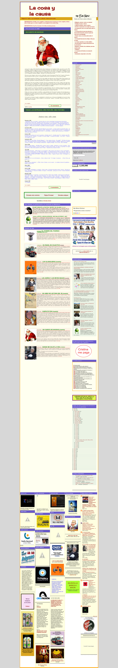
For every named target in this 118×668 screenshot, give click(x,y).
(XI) (74, 380)
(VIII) (74, 373)
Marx (76, 105)
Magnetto (77, 103)
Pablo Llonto (78, 117)
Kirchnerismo (78, 98)
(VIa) (74, 371)
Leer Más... (59, 288)
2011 (75, 451)
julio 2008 (76, 416)
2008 (75, 410)
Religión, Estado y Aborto (81, 23)
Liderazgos (78, 100)
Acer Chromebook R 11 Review (88, 572)
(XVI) (74, 385)
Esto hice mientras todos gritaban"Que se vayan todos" (57, 660)
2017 (75, 459)
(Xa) (74, 376)
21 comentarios (55, 105)
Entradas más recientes (33, 195)
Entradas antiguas (63, 195)
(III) (74, 367)
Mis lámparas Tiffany (42, 664)
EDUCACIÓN (78, 82)
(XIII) (74, 382)
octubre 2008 (77, 420)
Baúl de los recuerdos (80, 69)
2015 (75, 456)
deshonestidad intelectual (87, 580)
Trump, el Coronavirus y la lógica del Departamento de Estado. (92, 583)
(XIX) (74, 388)
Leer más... (42, 271)
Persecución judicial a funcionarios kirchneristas (84, 120)
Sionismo (77, 131)
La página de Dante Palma (87, 510)
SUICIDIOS (78, 133)
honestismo (78, 92)
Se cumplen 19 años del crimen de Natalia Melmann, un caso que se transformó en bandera (89, 597)
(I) (73, 365)
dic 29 (77, 446)
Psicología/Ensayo (79, 124)
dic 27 (77, 443)
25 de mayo (78, 65)
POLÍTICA (77, 121)
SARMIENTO (78, 128)
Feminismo (77, 85)
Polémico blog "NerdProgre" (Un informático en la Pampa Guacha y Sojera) (89, 570)
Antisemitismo (78, 68)
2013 (75, 454)
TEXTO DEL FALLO (64, 223)
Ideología (77, 93)
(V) (74, 370)
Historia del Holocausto (80, 90)
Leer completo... (28, 103)
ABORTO (77, 49)
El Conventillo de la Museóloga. (89, 544)
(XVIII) (74, 387)
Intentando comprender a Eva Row (83, 53)
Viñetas (77, 135)
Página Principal (48, 195)
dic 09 (77, 428)
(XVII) (74, 386)
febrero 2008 (77, 411)
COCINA (77, 75)
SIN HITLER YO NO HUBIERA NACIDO (42, 631)
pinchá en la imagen (27, 628)
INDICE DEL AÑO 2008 (72, 535)
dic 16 (77, 432)
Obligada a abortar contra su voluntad (83, 22)
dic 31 (77, 447)
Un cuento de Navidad (35, 32)
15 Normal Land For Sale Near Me (89, 560)
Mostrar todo (95, 616)
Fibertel (77, 86)
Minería (77, 110)
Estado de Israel (79, 84)
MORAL (77, 112)
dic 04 (77, 424)
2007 (75, 408)
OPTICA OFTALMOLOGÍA (80, 114)
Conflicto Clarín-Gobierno (80, 77)
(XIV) (74, 383)
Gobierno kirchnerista (79, 89)
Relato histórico (78, 125)
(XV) (74, 384)
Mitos (76, 111)
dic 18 (77, 433)
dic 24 (77, 438)
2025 (75, 469)
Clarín (29, 18)
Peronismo (77, 119)
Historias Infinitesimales (80, 91)
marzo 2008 (77, 412)
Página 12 (24, 18)
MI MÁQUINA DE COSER (80, 106)
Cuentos (30, 106)
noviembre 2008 (78, 421)
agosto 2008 (77, 417)
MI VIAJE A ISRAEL (79, 107)
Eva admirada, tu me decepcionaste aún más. (84, 475)
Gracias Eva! (78, 482)
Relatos (77, 126)
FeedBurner (80, 160)
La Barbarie (84, 594)
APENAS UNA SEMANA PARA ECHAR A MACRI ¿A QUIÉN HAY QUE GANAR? (87, 275)
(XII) (74, 381)
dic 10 (77, 429)
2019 (75, 461)
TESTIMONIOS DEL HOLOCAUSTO (82, 134)
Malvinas (77, 104)
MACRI (73, 588)
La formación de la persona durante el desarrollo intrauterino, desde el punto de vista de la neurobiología (83, 33)
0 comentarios (55, 187)
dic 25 (77, 442)
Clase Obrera (78, 72)
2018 (75, 460)
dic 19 (77, 434)
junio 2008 (77, 415)
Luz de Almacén (35, 18)
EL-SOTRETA (85, 559)
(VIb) (74, 372)
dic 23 (77, 437)
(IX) (74, 374)
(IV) (74, 368)
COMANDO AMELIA (86, 606)
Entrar (27, 606)
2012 (75, 452)
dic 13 (77, 430)
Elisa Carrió (78, 83)
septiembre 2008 (78, 419)
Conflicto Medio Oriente (80, 78)
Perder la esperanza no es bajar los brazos (85, 26)
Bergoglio (77, 70)
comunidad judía (79, 76)
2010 (75, 450)
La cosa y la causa (86, 532)
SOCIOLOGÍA (78, 132)
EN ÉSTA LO (73, 583)
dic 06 (77, 425)
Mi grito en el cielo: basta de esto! (80, 261)
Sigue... (54, 238)
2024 (75, 468)
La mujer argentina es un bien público (83, 41)
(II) (73, 366)
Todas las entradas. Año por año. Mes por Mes (45, 110)
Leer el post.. (35, 213)
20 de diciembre (78, 64)
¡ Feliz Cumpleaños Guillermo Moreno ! (87, 283)
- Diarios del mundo (51, 18)
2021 (75, 464)
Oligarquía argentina (79, 113)
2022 (75, 465)
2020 (75, 463)
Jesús (77, 96)
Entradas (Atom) (47, 200)
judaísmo (77, 97)
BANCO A (72, 585)
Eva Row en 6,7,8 (77, 297)
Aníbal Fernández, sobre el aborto (82, 25)
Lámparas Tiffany (79, 99)
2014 (75, 455)
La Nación (42, 18)
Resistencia (78, 127)
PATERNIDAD (78, 118)
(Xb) (74, 378)
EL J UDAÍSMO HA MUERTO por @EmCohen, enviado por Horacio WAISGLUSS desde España (88, 534)
